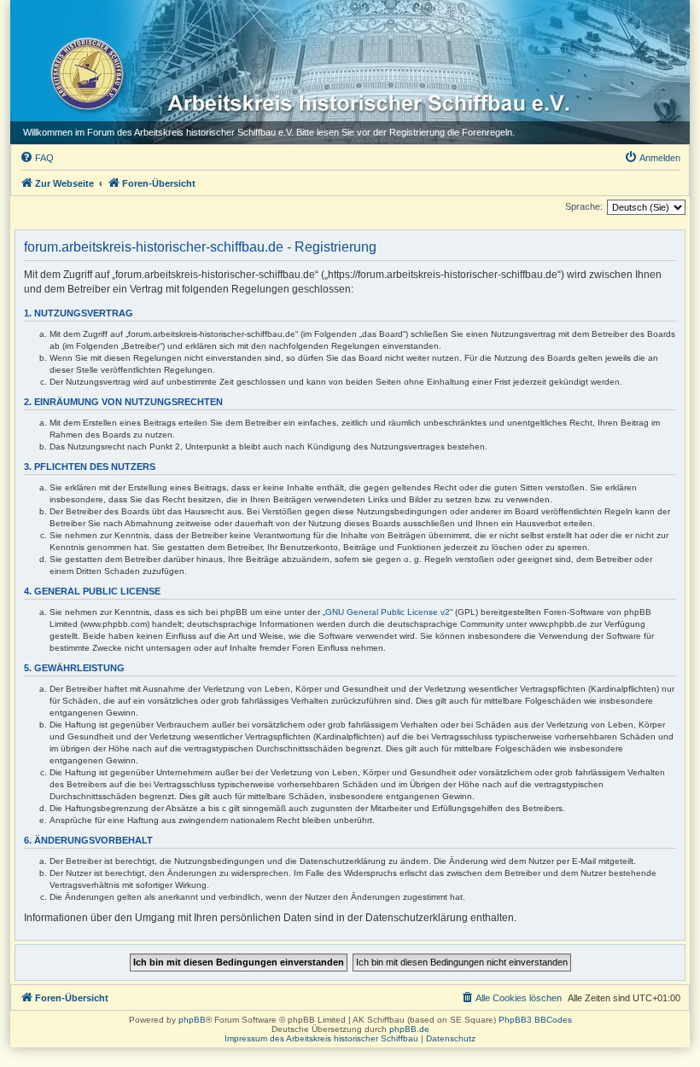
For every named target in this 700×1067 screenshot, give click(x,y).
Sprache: (584, 206)
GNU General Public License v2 (387, 612)
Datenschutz (450, 1038)
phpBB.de (409, 1029)
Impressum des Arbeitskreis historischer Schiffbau (321, 1038)
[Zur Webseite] (82, 69)
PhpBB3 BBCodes (535, 1019)
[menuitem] (37, 158)
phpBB (192, 1019)
